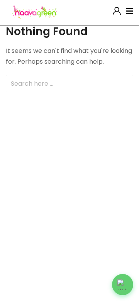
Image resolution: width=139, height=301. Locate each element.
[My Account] (117, 9)
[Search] (107, 9)
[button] (122, 284)
